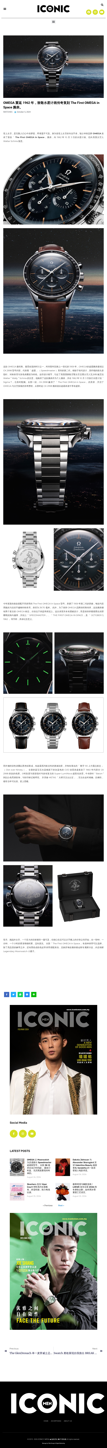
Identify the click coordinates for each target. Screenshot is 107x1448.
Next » (61, 1205)
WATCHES (7, 112)
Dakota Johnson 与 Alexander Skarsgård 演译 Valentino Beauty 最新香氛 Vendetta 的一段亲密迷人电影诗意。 (85, 1165)
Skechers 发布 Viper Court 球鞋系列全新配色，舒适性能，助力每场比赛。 (38, 1188)
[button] (5, 9)
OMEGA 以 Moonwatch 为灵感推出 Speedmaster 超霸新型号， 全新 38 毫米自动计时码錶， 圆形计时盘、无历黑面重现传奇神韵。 (39, 1166)
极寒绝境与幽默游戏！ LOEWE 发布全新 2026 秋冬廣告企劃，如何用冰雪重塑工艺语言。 (85, 1188)
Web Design (51, 1443)
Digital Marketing (60, 1443)
